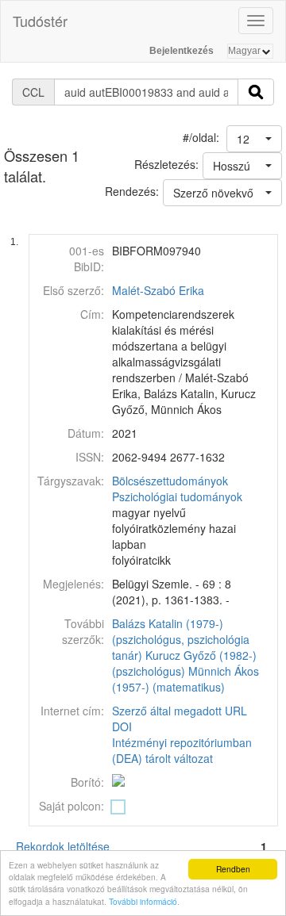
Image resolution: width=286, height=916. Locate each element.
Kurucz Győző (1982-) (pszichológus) (184, 663)
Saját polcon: (71, 806)
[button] (254, 138)
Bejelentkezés (181, 50)
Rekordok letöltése (63, 846)
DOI (122, 726)
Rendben (233, 869)
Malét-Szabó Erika (158, 290)
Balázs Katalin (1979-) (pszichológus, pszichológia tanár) (180, 639)
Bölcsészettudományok (170, 481)
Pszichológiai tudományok (177, 496)
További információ (143, 901)
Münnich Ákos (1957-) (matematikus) (185, 679)
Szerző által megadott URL (179, 711)
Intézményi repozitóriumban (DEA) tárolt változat (182, 750)
